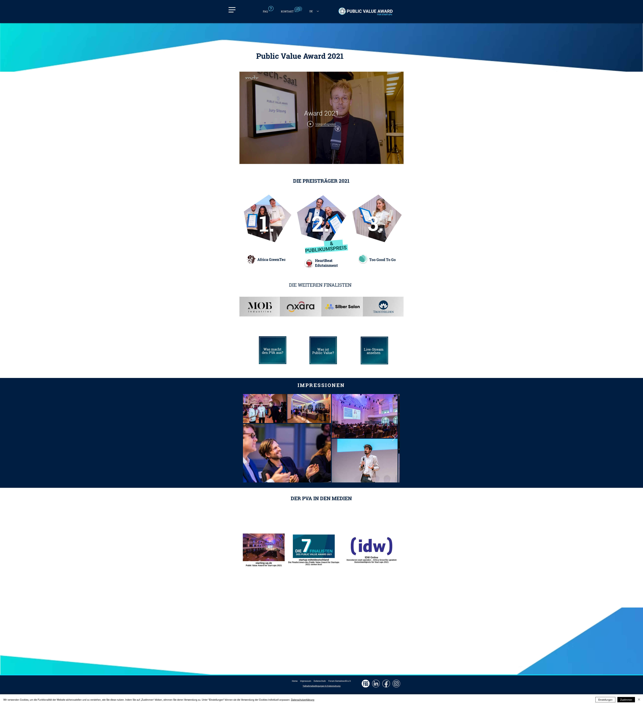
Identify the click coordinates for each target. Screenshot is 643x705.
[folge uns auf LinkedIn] (376, 683)
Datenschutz (320, 681)
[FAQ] (269, 9)
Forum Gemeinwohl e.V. (339, 681)
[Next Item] (394, 438)
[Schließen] (639, 699)
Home (295, 681)
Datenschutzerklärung (302, 699)
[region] (272, 350)
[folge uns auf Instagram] (396, 683)
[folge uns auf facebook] (386, 683)
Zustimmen (626, 699)
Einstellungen (605, 699)
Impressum (305, 681)
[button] (232, 9)
